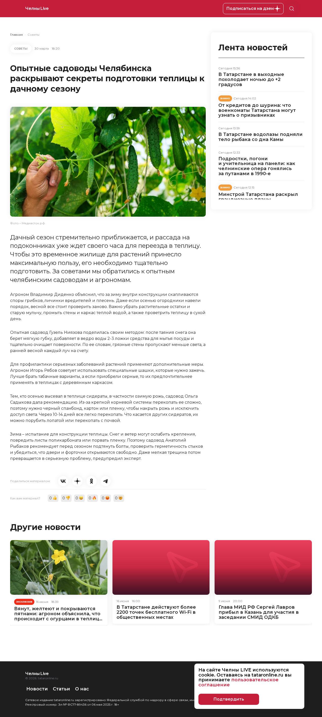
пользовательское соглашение (238, 682)
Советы (33, 34)
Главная (16, 34)
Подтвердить (228, 699)
